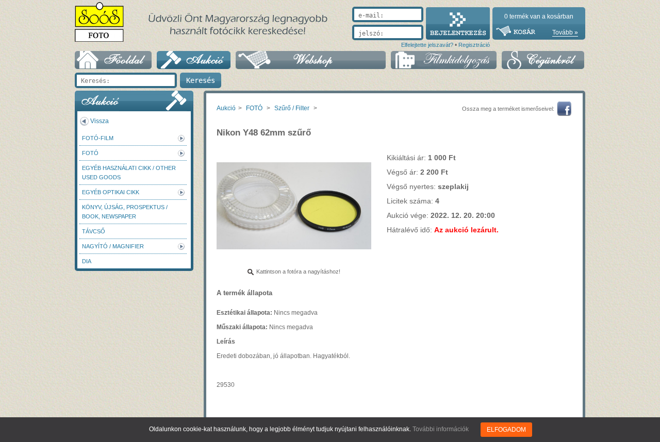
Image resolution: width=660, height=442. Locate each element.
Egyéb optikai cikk (110, 192)
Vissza (99, 121)
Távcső (93, 231)
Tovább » (565, 32)
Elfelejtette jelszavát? (427, 45)
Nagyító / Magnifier (113, 246)
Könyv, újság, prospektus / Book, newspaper (125, 211)
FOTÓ (90, 153)
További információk (440, 429)
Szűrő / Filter (291, 108)
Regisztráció (474, 45)
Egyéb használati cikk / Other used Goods (129, 172)
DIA (86, 261)
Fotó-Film (97, 138)
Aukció (226, 108)
